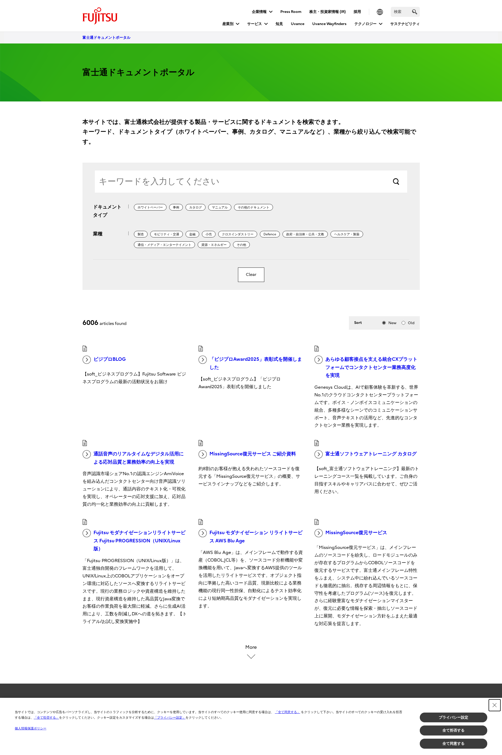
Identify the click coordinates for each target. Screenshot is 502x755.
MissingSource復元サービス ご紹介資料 (252, 454)
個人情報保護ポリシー (30, 728)
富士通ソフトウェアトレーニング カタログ (371, 454)
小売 (209, 234)
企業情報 (259, 11)
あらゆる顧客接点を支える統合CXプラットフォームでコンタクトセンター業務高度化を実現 (371, 367)
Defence (270, 234)
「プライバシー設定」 (170, 717)
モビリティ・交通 (166, 234)
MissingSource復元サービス (356, 532)
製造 (141, 234)
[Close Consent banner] (494, 705)
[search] (414, 11)
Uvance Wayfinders (329, 24)
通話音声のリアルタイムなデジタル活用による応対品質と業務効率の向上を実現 (139, 458)
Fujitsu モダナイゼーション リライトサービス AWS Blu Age (256, 537)
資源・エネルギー (214, 245)
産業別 (227, 24)
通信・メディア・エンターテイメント (164, 245)
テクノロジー (365, 24)
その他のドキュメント (253, 207)
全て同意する (453, 743)
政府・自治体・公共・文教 (305, 234)
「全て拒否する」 (46, 717)
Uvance (297, 24)
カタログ (195, 207)
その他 (241, 245)
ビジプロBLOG (110, 359)
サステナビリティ (405, 24)
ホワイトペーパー (150, 207)
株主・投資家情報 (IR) (327, 11)
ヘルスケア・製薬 (346, 234)
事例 (176, 207)
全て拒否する (453, 730)
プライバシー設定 (453, 717)
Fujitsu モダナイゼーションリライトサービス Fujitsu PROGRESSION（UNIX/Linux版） (140, 541)
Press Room (290, 11)
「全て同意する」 (287, 712)
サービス (254, 24)
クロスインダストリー (238, 234)
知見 (279, 24)
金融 (192, 234)
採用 (357, 11)
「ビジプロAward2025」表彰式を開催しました (255, 363)
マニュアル (220, 207)
